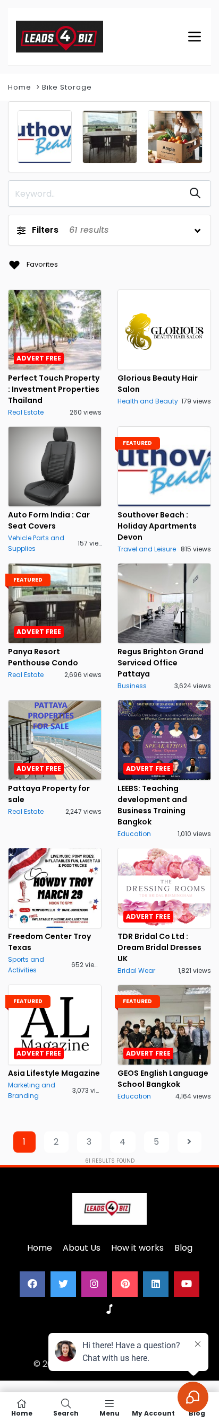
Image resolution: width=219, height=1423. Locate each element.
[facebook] (32, 1284)
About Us (81, 1248)
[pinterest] (125, 1284)
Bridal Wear (136, 970)
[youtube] (186, 1284)
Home (19, 87)
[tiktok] (109, 1309)
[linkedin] (156, 1284)
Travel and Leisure (146, 549)
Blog (183, 1248)
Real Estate (26, 412)
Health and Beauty (147, 401)
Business (132, 685)
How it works (137, 1248)
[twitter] (63, 1284)
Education (134, 833)
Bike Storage (67, 87)
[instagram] (94, 1284)
